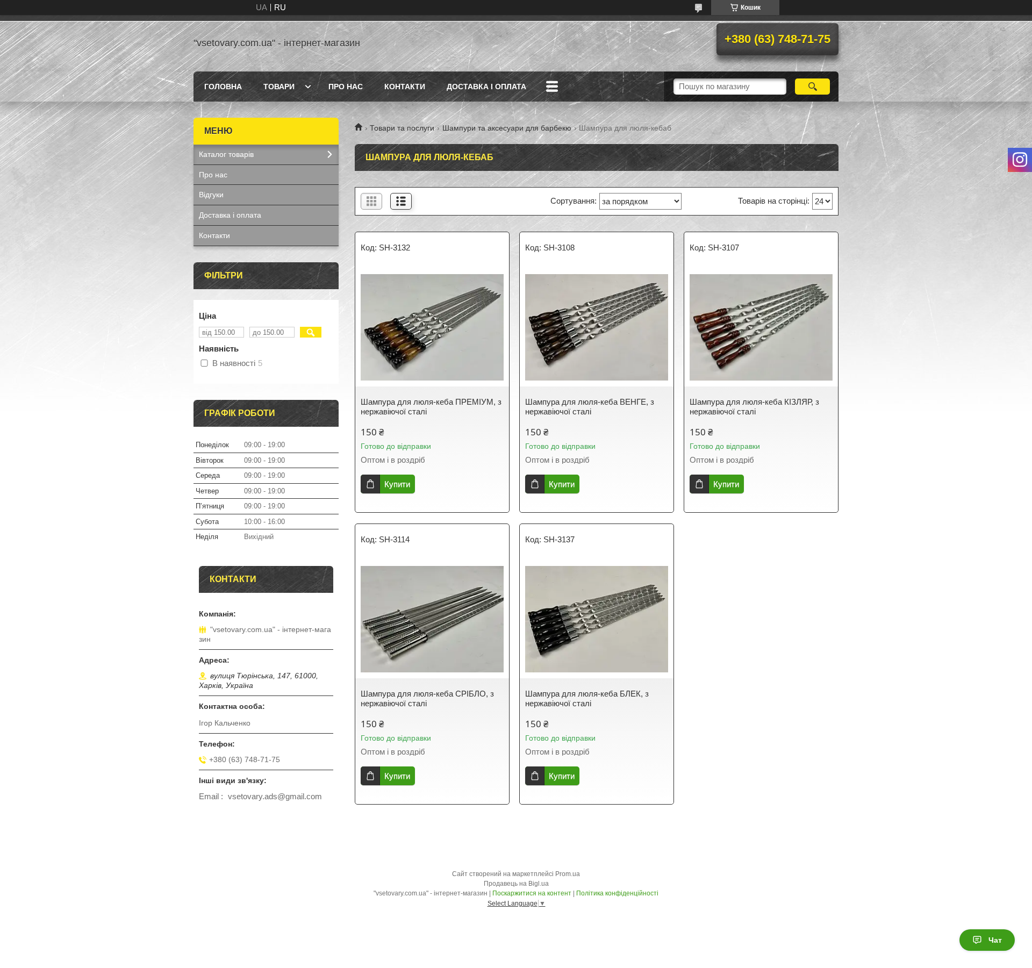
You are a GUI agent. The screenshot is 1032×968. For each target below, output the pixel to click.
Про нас (345, 86)
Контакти (404, 86)
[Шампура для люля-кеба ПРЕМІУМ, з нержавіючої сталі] (432, 327)
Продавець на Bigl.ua (516, 883)
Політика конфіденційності (617, 893)
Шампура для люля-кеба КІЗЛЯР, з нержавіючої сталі (754, 406)
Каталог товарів (226, 154)
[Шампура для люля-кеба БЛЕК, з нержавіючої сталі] (596, 619)
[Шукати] (812, 86)
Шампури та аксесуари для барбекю (506, 128)
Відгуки (211, 194)
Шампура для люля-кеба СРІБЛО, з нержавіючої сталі (427, 698)
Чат (995, 940)
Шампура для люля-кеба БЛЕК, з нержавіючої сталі (587, 698)
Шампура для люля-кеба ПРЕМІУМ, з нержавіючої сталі (431, 406)
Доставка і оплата (486, 86)
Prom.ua (567, 874)
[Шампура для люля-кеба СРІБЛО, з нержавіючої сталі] (432, 619)
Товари (279, 86)
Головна (223, 86)
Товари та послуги (402, 128)
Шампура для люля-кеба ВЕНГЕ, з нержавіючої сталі (589, 406)
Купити (397, 484)
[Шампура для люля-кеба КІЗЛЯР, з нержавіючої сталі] (761, 327)
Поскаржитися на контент (531, 893)
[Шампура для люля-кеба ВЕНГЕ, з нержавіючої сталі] (596, 327)
